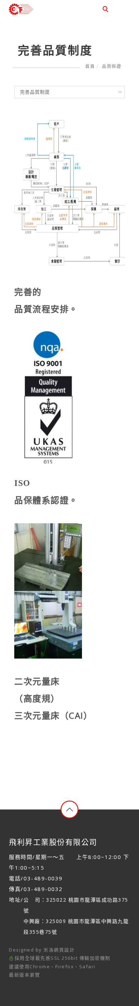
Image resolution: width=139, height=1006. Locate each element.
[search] (106, 10)
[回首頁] (33, 9)
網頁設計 (64, 950)
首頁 (90, 66)
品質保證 (111, 66)
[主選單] (122, 9)
